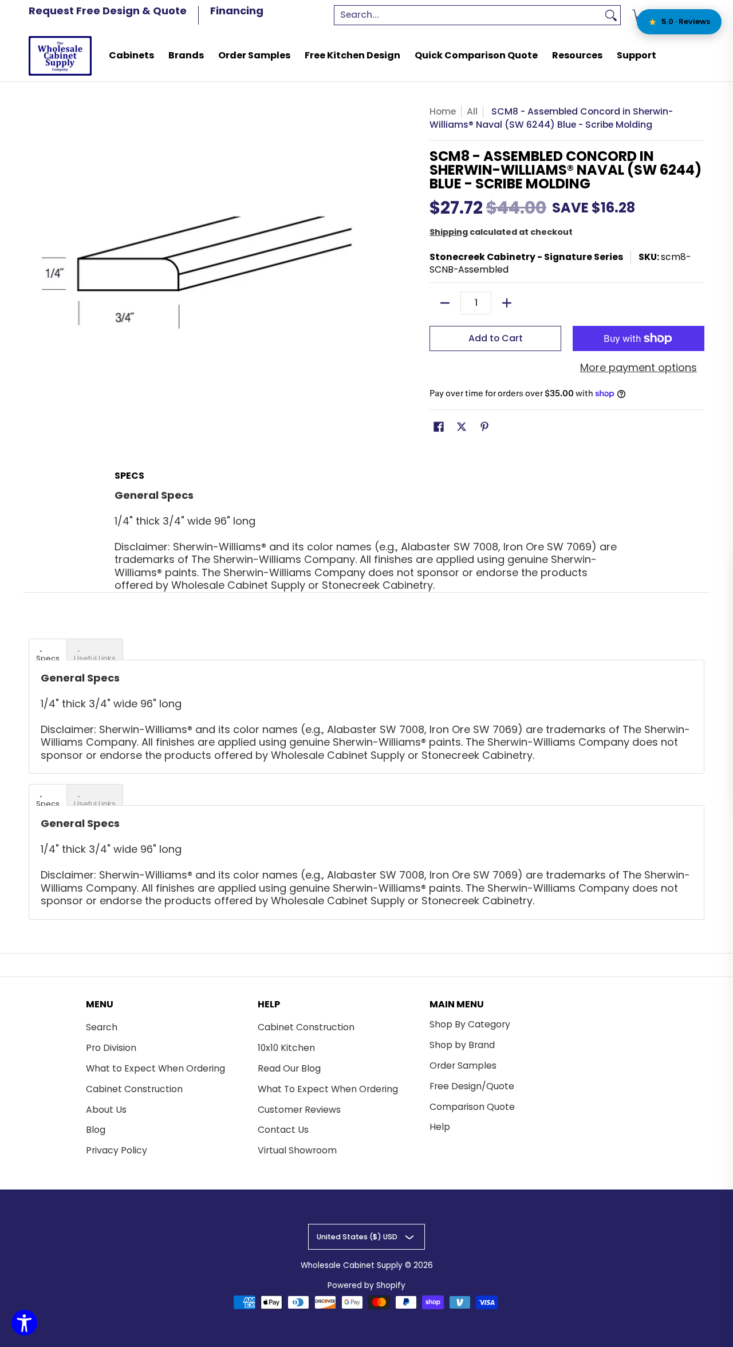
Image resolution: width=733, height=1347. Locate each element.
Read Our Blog (289, 1068)
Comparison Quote (472, 1106)
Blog (95, 1129)
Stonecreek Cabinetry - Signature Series (526, 256)
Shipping (448, 232)
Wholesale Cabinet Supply (352, 1265)
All (472, 111)
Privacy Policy (116, 1150)
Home (442, 111)
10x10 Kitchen (286, 1047)
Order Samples (462, 1065)
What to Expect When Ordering (155, 1068)
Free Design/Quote (471, 1086)
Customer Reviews (299, 1109)
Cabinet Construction (134, 1089)
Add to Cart (495, 338)
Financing (236, 10)
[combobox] (468, 15)
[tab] (48, 649)
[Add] (506, 303)
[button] (439, 428)
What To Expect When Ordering (328, 1089)
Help (439, 1126)
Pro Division (111, 1047)
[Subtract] (444, 303)
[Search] (611, 15)
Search (101, 1027)
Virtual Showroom (297, 1150)
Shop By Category (469, 1024)
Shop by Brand (462, 1044)
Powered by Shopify (366, 1285)
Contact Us (283, 1129)
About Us (106, 1109)
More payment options (638, 368)
